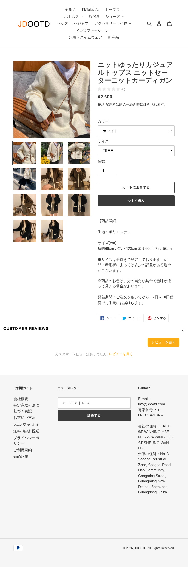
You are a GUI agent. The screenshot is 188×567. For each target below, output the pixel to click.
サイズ (103, 141)
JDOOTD (140, 548)
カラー (103, 121)
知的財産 (20, 457)
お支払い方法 (24, 417)
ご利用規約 (22, 450)
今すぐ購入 (136, 200)
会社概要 (20, 399)
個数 (101, 161)
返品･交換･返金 (26, 424)
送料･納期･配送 (26, 431)
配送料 (111, 104)
